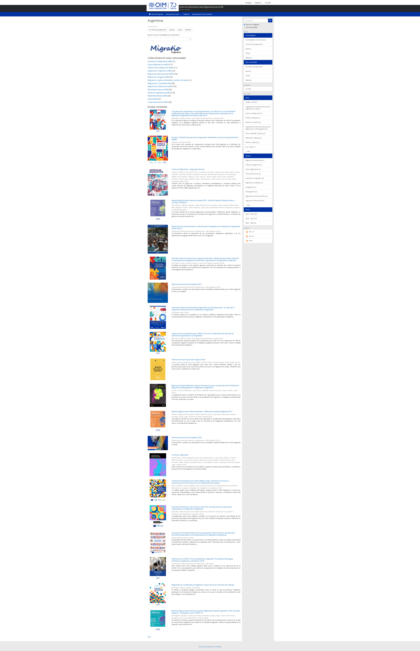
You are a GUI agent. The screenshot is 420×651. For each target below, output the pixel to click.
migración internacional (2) (254, 201)
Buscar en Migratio (252, 24)
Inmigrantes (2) (250, 187)
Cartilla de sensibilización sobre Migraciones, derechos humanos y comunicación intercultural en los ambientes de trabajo (200, 482)
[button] (258, 2)
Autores (172, 30)
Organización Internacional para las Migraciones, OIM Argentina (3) (257, 128)
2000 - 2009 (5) (250, 223)
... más (247, 151)
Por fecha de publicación (157, 30)
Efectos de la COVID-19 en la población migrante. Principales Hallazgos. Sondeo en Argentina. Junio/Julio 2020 (203, 560)
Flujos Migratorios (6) (253, 169)
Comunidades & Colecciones (255, 40)
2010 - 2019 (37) (251, 218)
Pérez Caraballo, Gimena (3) (255, 133)
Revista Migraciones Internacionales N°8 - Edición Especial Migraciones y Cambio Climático (203, 201)
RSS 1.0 (251, 232)
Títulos (180, 30)
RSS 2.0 (251, 236)
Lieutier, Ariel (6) (251, 102)
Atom (251, 241)
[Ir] (270, 20)
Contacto (218, 647)
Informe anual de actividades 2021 (187, 284)
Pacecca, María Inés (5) (253, 113)
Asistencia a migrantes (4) (254, 178)
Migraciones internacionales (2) (256, 196)
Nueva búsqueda (157, 14)
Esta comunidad (251, 27)
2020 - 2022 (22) (251, 214)
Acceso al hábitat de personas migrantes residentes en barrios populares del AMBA (205, 138)
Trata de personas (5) (253, 174)
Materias (188, 30)
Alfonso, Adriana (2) (252, 142)
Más (149, 637)
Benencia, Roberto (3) (253, 122)
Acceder (248, 89)
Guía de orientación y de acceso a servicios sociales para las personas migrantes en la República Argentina (202, 508)
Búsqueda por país (173, 14)
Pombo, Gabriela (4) (252, 118)
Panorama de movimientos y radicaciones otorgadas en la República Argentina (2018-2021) (206, 227)
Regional (186, 14)
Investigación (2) (251, 192)
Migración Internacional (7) (254, 160)
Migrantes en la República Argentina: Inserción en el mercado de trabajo (203, 585)
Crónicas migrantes (180, 455)
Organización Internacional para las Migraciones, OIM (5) (257, 108)
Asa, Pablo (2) (250, 147)
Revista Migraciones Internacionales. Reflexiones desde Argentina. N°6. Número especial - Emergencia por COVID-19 (206, 612)
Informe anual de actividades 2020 (187, 437)
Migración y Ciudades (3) (254, 183)
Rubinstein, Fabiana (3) (253, 138)
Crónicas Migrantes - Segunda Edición (188, 169)
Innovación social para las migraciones (188, 359)
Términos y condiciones (206, 647)
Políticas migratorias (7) (253, 165)
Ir (190, 39)
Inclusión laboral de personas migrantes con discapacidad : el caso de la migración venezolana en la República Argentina (203, 308)
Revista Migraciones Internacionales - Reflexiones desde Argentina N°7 (202, 411)
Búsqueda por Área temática (202, 14)
